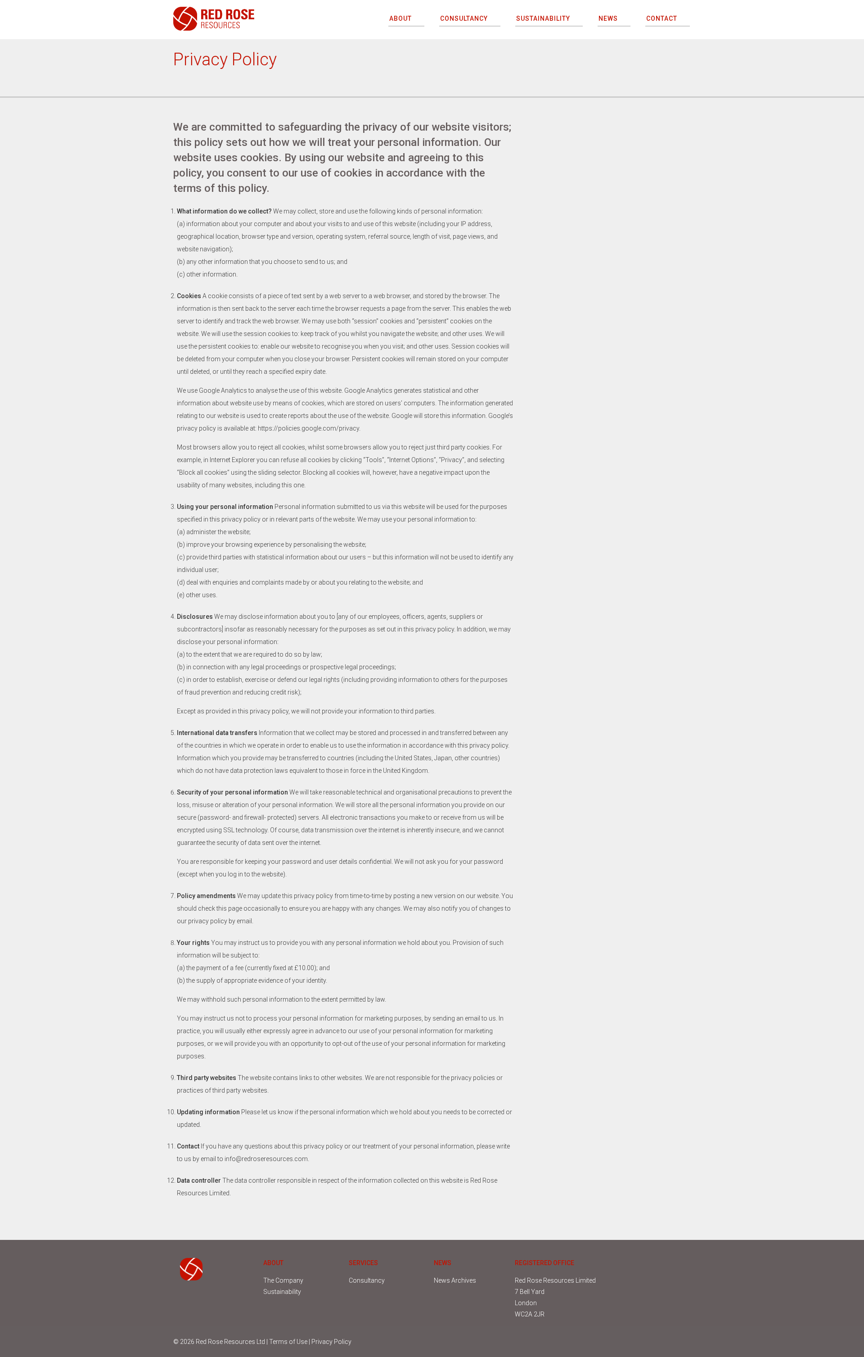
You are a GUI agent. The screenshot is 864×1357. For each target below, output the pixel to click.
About (400, 18)
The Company (283, 1280)
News (608, 18)
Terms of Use (288, 1341)
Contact (661, 18)
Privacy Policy (331, 1341)
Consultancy (464, 18)
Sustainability (543, 18)
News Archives (455, 1280)
